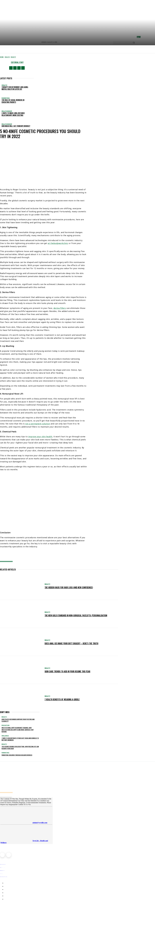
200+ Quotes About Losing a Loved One (16, 916)
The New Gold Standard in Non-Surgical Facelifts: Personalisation (76, 615)
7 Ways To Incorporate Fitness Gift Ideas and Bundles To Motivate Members (20, 739)
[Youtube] (23, 68)
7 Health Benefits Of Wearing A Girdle (62, 699)
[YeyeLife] (36, 782)
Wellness (5, 735)
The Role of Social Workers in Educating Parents (13, 101)
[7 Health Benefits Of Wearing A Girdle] (21, 698)
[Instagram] (15, 68)
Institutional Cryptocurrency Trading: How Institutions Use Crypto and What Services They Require (18, 730)
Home (2, 57)
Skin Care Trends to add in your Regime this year (67, 671)
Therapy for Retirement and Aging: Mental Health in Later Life (15, 88)
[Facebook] (11, 68)
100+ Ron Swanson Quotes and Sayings (16, 912)
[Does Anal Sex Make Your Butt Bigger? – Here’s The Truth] (21, 642)
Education (5, 725)
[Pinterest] (32, 555)
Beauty (13, 57)
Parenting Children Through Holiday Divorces (17, 755)
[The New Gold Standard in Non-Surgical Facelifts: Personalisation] (21, 614)
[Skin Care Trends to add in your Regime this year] (21, 670)
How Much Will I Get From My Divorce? (16, 126)
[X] (19, 68)
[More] (47, 555)
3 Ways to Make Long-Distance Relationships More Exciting (13, 114)
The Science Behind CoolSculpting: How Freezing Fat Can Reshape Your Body (20, 747)
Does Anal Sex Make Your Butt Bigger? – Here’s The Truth (71, 643)
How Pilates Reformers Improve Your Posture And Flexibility (18, 720)
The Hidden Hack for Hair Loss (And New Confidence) (69, 587)
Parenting (6, 98)
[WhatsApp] (39, 555)
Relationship (7, 111)
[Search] (134, 42)
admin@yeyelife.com (39, 822)
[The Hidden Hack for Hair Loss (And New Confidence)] (21, 586)
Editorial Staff (17, 62)
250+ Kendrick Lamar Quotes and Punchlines (19, 907)
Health (7, 57)
